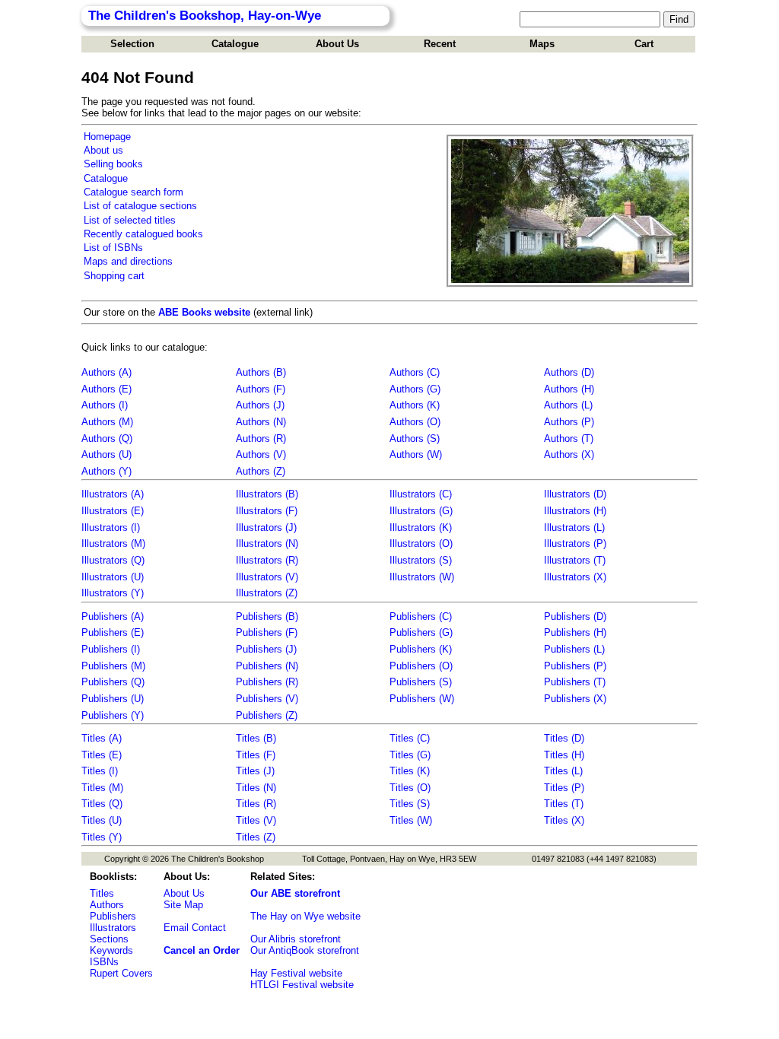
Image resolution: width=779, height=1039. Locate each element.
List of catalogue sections (140, 205)
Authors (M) (107, 421)
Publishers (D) (575, 616)
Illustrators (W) (422, 577)
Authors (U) (106, 454)
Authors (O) (415, 421)
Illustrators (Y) (112, 593)
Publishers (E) (112, 632)
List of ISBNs (113, 247)
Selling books (113, 164)
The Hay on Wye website (305, 916)
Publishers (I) (110, 649)
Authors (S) (415, 438)
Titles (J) (255, 771)
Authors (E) (106, 389)
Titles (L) (563, 771)
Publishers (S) (421, 682)
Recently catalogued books (143, 234)
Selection (132, 43)
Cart (643, 43)
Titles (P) (564, 787)
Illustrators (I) (110, 527)
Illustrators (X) (575, 577)
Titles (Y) (101, 837)
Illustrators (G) (421, 510)
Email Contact (195, 927)
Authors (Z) (260, 471)
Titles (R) (256, 803)
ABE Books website (204, 312)
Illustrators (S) (421, 560)
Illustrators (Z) (266, 593)
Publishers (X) (575, 698)
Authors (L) (568, 405)
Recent (440, 43)
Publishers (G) (421, 632)
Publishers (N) (267, 666)
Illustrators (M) (113, 543)
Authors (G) (415, 389)
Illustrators (113, 927)
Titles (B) (256, 738)
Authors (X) (569, 454)
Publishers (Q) (113, 682)
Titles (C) (410, 738)
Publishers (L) (574, 649)
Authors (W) (416, 454)
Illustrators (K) (421, 527)
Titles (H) (564, 755)
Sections (109, 939)
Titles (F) (255, 755)
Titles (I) (99, 771)
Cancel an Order (202, 950)
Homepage (107, 136)
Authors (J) (260, 405)
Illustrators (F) (266, 510)
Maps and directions (128, 261)
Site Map (183, 904)
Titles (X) (564, 820)
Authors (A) (106, 372)
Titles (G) (410, 755)
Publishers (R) (267, 682)
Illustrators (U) (112, 577)
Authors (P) (569, 421)
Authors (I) (104, 405)
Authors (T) (568, 438)
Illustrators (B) (267, 494)
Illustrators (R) (267, 560)
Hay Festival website (296, 973)
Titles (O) (410, 787)
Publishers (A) (112, 616)
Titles (102, 893)
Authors (107, 904)
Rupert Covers (121, 973)
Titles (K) (410, 771)
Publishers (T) (575, 682)
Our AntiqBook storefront (304, 950)
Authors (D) (569, 372)
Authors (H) (569, 389)
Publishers (113, 916)
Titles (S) (410, 803)
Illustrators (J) (266, 527)
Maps (542, 43)
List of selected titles (130, 220)
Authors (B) (261, 372)
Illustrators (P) (575, 543)
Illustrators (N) (267, 543)
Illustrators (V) (267, 577)
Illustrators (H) (575, 510)
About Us (337, 43)
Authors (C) (415, 372)
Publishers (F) (266, 632)
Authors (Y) (106, 471)
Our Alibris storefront (295, 939)
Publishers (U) (112, 698)
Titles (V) (256, 820)
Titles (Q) (101, 803)
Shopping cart (114, 275)
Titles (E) (101, 755)
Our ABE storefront (295, 893)
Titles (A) (101, 738)
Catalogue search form (133, 192)
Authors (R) (261, 438)
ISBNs (104, 962)
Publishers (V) (267, 698)
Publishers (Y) (112, 715)
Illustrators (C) (421, 494)
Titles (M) (102, 787)
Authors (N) (261, 421)
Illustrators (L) (574, 527)
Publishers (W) (422, 698)
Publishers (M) (113, 666)
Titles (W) (411, 820)
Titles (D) (564, 738)
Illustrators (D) (575, 494)
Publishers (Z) (266, 715)
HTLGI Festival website (302, 984)
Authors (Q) (106, 438)
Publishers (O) (421, 666)
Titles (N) (256, 787)
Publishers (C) (421, 616)
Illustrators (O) (421, 543)
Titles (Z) (255, 837)
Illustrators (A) (112, 494)
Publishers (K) (421, 649)
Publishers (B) (267, 616)
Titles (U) (101, 820)
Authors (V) (261, 454)
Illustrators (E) (112, 510)
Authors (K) (415, 405)
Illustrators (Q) (113, 560)
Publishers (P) (575, 666)
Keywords (111, 950)
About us (103, 150)
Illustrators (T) (575, 560)
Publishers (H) (575, 632)
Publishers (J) (266, 649)
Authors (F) (260, 389)
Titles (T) (563, 803)
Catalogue (235, 43)
